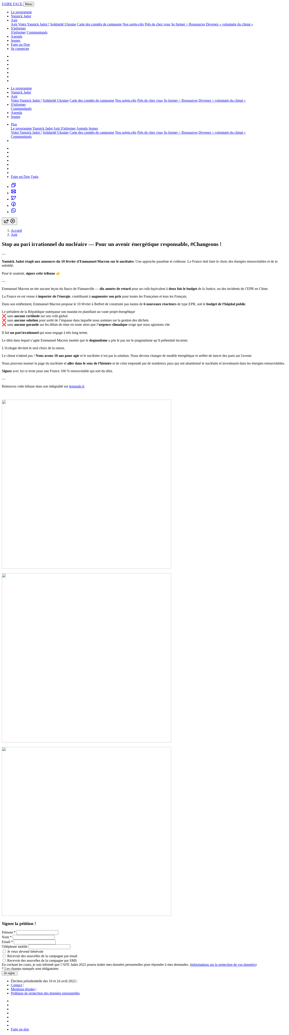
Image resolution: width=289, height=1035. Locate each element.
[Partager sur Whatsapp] (13, 212)
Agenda (16, 36)
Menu (28, 4)
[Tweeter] (13, 199)
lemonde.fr (76, 386)
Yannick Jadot (21, 16)
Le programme (21, 12)
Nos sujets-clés (133, 24)
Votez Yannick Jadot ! (33, 24)
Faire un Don (20, 44)
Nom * (7, 937)
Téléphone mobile (15, 946)
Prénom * (9, 932)
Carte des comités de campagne (99, 24)
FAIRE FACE (12, 4)
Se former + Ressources (188, 24)
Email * (7, 942)
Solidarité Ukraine (63, 24)
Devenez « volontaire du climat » (229, 24)
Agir (14, 20)
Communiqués (37, 32)
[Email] (13, 193)
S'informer (18, 28)
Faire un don (20, 1029)
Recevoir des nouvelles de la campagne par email (42, 956)
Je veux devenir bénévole (25, 951)
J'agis (34, 177)
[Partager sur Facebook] (13, 205)
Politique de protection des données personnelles (45, 993)
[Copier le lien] (13, 186)
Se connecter (20, 48)
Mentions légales (23, 989)
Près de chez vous (157, 24)
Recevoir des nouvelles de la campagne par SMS (42, 960)
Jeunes (15, 40)
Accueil (16, 230)
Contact (16, 985)
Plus (14, 124)
